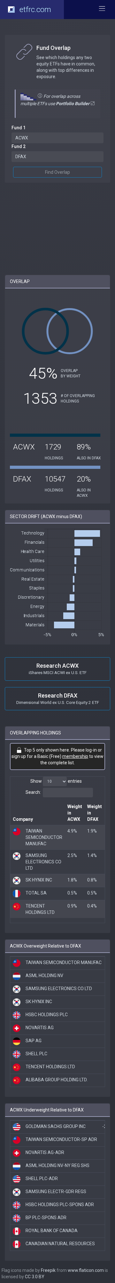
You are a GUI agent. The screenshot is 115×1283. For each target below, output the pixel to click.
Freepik (48, 1270)
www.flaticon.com (86, 1270)
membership (75, 756)
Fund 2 (19, 146)
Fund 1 (19, 127)
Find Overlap (57, 172)
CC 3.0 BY (34, 1276)
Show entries (56, 781)
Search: (33, 792)
